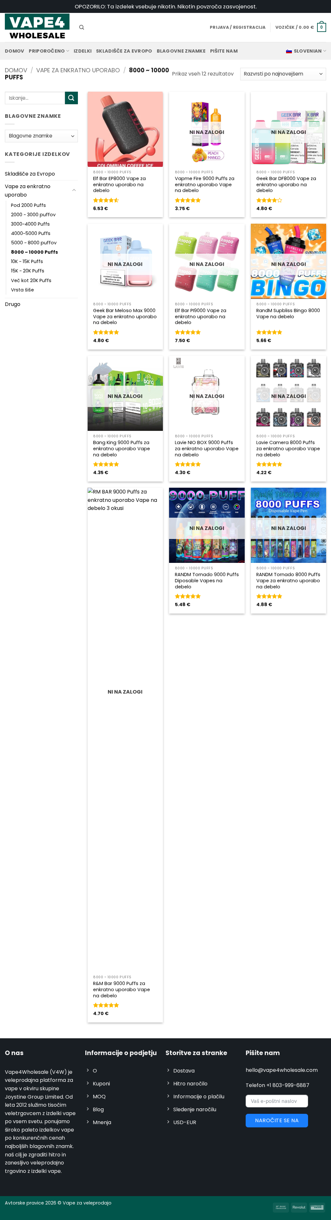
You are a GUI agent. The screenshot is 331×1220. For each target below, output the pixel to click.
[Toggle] (74, 190)
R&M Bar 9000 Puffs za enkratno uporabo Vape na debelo (121, 990)
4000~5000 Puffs (30, 233)
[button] (300, 27)
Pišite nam (224, 51)
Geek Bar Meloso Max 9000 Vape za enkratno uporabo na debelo (125, 317)
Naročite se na (277, 1120)
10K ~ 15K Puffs (27, 261)
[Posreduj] (71, 98)
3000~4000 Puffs (30, 224)
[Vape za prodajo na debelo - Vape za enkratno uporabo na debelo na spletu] (37, 27)
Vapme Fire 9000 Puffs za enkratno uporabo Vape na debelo (204, 185)
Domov (14, 51)
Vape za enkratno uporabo (78, 70)
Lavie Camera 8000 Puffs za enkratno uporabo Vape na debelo (288, 449)
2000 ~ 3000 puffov (33, 214)
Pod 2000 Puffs (28, 205)
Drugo (12, 304)
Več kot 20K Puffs (31, 280)
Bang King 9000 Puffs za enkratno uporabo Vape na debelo (121, 449)
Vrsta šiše (22, 290)
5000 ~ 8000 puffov (34, 242)
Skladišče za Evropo (124, 51)
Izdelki (82, 51)
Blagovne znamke (181, 51)
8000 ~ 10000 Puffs (34, 252)
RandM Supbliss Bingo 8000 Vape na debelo (288, 314)
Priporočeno (47, 51)
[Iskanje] (81, 27)
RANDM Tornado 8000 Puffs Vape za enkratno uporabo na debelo (288, 581)
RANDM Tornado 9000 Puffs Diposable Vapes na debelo (207, 581)
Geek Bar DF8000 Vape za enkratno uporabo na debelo (286, 185)
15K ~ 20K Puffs (27, 271)
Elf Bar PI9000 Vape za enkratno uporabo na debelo (200, 317)
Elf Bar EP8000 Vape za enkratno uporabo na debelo (119, 185)
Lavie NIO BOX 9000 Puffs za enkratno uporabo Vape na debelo (207, 449)
